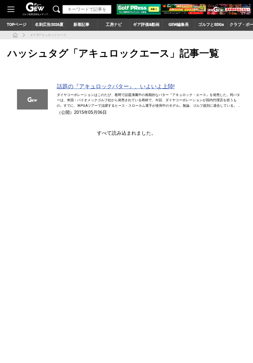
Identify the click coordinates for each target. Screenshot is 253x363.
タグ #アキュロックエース (48, 35)
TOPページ (17, 24)
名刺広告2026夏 (49, 24)
